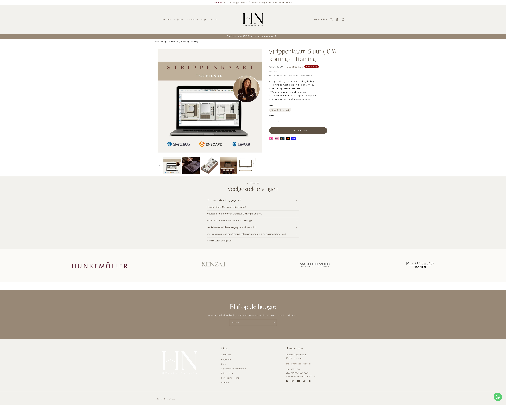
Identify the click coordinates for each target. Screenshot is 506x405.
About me (226, 354)
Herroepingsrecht (230, 378)
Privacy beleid (228, 373)
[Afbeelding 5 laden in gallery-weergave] (247, 165)
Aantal (271, 116)
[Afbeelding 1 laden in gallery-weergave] (172, 165)
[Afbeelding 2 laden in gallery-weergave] (191, 165)
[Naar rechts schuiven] (260, 165)
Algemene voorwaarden (233, 368)
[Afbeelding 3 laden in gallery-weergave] (209, 165)
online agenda (308, 95)
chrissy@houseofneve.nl (298, 363)
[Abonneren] (274, 323)
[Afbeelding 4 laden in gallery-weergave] (228, 165)
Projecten (226, 359)
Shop (223, 364)
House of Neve (169, 399)
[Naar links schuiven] (160, 165)
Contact (225, 382)
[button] (192, 19)
